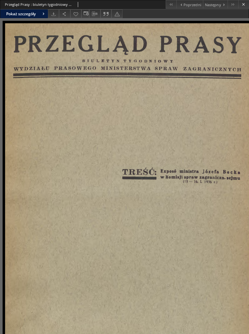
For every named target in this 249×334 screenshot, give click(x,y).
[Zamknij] (243, 4)
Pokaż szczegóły (21, 14)
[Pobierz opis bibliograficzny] (94, 14)
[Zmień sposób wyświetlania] (85, 13)
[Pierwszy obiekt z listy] (171, 4)
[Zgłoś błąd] (117, 13)
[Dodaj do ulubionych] (75, 13)
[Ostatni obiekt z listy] (233, 4)
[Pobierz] (53, 13)
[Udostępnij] (64, 13)
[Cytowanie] (106, 13)
